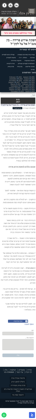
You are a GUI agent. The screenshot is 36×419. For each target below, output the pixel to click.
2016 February (15, 77)
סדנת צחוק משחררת (18, 385)
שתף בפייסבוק (18, 321)
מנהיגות (32, 57)
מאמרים (21, 370)
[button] (32, 415)
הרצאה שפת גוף (18, 395)
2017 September (17, 86)
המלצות (13, 370)
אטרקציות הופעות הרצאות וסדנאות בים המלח (18, 390)
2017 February (28, 84)
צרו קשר (19, 372)
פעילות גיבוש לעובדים (8, 54)
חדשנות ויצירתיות (16, 60)
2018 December (28, 89)
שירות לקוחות (11, 63)
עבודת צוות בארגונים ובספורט (26, 54)
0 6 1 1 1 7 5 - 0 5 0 (9, 14)
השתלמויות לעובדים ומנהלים (26, 63)
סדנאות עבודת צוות (18, 378)
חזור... (32, 95)
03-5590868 (9, 372)
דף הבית (28, 372)
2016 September (15, 79)
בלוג (6, 370)
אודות (29, 370)
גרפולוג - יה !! (23, 57)
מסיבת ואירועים (30, 66)
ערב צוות (19, 66)
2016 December (28, 82)
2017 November (28, 87)
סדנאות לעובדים (11, 57)
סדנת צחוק (11, 66)
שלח (18, 355)
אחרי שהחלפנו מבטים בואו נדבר (18, 33)
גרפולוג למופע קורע (18, 382)
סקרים (33, 69)
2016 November (15, 80)
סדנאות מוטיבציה (29, 60)
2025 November (17, 91)
